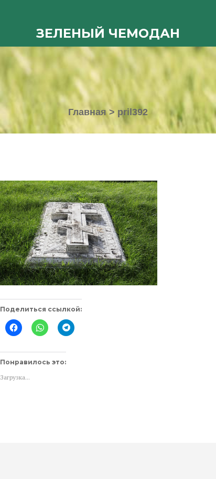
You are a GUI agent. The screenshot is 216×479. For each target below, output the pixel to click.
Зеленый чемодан (108, 33)
